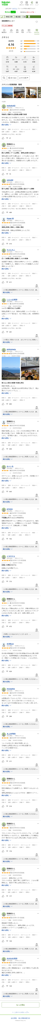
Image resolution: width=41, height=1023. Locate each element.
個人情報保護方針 (24, 1018)
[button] (7, 92)
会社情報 (14, 1018)
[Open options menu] (38, 105)
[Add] (36, 22)
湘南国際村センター (8, 21)
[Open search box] (4, 78)
